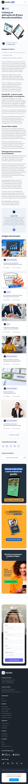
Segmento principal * (9, 652)
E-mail (6, 632)
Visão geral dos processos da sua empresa (12, 58)
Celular (6, 638)
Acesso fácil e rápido (7, 55)
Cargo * (6, 645)
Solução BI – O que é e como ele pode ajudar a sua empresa (14, 52)
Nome (6, 625)
